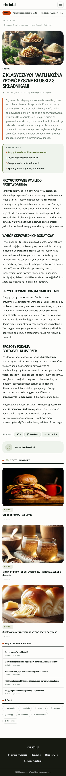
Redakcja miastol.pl (31, 92)
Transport (57, 708)
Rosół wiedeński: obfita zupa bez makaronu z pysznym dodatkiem (32, 681)
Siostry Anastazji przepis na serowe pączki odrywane (26, 671)
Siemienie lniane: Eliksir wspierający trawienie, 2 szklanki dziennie (31, 661)
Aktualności (41, 714)
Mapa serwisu (51, 754)
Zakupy (10, 714)
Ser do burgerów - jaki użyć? (16, 652)
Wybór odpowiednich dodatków (23, 157)
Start (4, 20)
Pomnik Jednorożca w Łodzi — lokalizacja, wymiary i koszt (38, 13)
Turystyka (41, 708)
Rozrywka (11, 708)
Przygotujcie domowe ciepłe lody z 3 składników (24, 690)
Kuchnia (12, 20)
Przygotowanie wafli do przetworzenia (27, 152)
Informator (11, 721)
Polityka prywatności (17, 754)
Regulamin (36, 754)
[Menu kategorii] (60, 5)
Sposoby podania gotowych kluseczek (26, 168)
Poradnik (24, 714)
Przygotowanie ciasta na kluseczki (24, 163)
